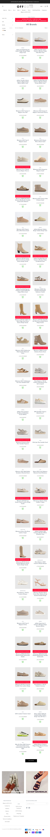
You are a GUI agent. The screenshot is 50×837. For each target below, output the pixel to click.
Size (29, 10)
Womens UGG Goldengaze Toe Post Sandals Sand (22, 381)
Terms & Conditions (7, 819)
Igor (40, 440)
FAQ (7, 813)
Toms (40, 287)
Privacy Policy (7, 816)
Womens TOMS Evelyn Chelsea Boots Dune (40, 351)
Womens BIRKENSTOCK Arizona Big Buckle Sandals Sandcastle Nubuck (22, 200)
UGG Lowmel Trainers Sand (22, 713)
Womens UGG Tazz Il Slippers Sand (23, 140)
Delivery (7, 808)
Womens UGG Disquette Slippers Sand (40, 170)
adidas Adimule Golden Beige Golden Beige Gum (40, 229)
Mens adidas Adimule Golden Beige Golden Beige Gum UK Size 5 (40, 715)
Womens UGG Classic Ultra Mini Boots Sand (23, 229)
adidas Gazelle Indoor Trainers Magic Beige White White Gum (23, 82)
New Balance (40, 560)
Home (29, 17)
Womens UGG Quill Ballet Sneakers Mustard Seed (22, 472)
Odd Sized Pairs (36, 10)
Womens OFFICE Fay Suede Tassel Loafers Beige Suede (22, 502)
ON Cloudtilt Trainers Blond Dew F (40, 412)
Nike (23, 742)
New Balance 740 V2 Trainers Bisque (23, 593)
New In (5, 10)
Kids (18, 10)
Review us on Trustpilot (19, 816)
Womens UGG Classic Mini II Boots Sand (40, 199)
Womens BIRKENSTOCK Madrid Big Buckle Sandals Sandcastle (40, 655)
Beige (5, 30)
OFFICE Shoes (18, 810)
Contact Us (7, 805)
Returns (7, 811)
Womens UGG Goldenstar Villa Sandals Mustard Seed (22, 352)
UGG (23, 109)
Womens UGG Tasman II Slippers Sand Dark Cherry (40, 111)
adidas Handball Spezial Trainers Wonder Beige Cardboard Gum (40, 260)
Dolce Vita (23, 529)
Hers (9, 10)
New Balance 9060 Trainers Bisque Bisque (40, 562)
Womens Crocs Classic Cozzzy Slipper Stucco (22, 170)
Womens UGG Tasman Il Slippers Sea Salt (23, 111)
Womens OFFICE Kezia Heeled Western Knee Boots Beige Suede (22, 563)
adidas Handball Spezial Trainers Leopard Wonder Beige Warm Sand (23, 290)
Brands (24, 10)
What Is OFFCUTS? (26, 12)
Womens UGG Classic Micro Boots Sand (40, 140)
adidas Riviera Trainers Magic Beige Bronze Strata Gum (40, 746)
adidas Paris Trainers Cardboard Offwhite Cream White (23, 413)
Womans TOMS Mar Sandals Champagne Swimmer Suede (40, 290)
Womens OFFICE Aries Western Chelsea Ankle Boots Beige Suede (22, 260)
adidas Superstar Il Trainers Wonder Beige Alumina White (40, 625)
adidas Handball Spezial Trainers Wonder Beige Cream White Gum (40, 82)
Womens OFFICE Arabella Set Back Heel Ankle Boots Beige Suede (40, 321)
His (14, 10)
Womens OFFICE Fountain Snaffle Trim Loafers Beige (22, 685)
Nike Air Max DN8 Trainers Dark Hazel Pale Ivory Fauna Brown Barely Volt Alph (22, 746)
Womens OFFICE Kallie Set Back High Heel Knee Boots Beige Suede (22, 321)
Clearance (44, 10)
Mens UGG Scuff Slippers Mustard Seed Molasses (40, 472)
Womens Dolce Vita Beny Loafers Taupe (23, 532)
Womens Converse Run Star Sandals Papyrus (22, 442)
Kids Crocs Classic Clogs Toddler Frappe (40, 501)
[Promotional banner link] (31, 20)
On (40, 409)
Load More (31, 760)
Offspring (19, 813)
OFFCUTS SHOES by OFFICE (15, 829)
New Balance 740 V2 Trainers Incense (40, 685)
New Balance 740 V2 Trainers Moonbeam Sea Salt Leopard (40, 382)
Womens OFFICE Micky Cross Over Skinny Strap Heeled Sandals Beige (40, 594)
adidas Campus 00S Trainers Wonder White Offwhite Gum (40, 533)
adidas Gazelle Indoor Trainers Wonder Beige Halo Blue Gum (40, 51)
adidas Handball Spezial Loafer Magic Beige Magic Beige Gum (22, 51)
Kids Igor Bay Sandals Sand (40, 442)
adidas (22, 47)
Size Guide (7, 821)
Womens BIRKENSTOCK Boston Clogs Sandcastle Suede (23, 655)
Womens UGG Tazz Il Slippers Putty (23, 624)
